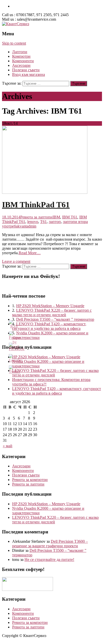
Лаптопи (19, 52)
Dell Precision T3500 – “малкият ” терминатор (55, 319)
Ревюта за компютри (30, 479)
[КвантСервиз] (15, 24)
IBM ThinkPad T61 (36, 204)
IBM (56, 217)
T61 (43, 221)
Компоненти (23, 61)
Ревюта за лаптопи (36, 217)
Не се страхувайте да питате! (49, 559)
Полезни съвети (26, 70)
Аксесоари (21, 65)
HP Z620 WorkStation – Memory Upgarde (50, 306)
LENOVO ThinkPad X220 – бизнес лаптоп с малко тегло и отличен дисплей (52, 312)
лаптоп (55, 221)
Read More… (30, 253)
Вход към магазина (28, 74)
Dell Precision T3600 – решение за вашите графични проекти (50, 543)
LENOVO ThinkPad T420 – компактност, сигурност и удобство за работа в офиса (49, 326)
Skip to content (14, 43)
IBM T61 (69, 217)
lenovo (32, 221)
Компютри (21, 56)
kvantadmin (27, 226)
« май (7, 446)
